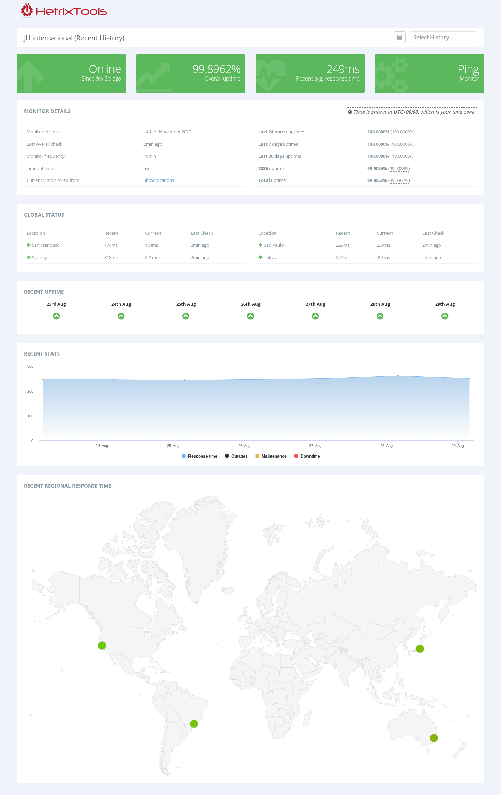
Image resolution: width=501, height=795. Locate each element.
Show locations (158, 180)
